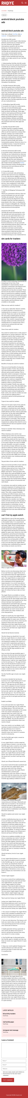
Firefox (22, 162)
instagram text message (10, 1030)
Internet (4, 15)
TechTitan (10, 10)
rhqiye (7, 2)
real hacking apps (8, 1022)
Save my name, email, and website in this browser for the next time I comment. (13, 1073)
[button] (22, 3)
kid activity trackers (9, 1014)
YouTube (15, 34)
